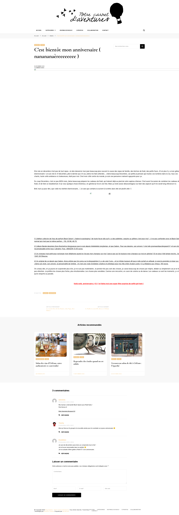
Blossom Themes (49, 511)
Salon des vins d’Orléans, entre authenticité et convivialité (49, 364)
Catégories (49, 30)
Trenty (61, 423)
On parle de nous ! (66, 30)
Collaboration (92, 30)
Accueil (38, 30)
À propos (80, 30)
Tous (42, 44)
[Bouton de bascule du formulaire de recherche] (144, 30)
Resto (114, 358)
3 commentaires (40, 68)
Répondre (65, 415)
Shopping (52, 293)
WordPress (65, 511)
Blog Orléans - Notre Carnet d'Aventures (57, 510)
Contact (105, 30)
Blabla (37, 44)
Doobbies (62, 440)
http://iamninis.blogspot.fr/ (67, 411)
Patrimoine (39, 359)
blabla (45, 293)
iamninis (62, 400)
